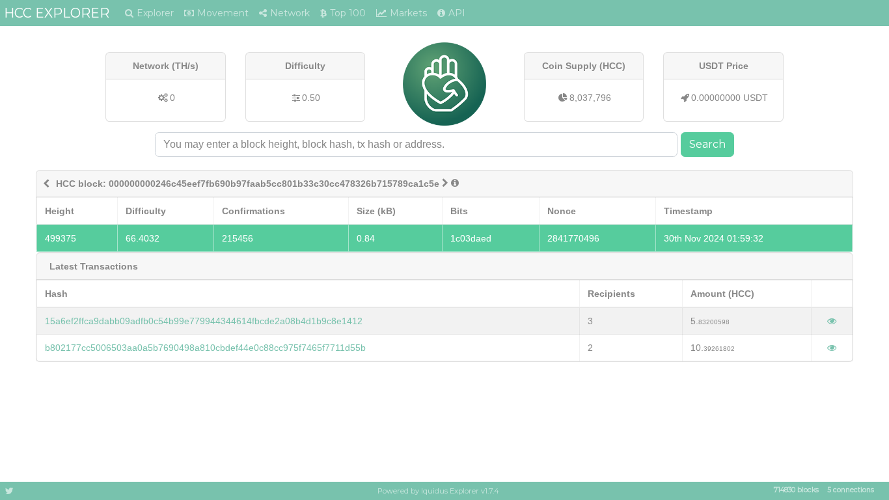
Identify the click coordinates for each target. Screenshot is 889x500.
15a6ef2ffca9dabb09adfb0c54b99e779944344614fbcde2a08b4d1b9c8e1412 (203, 321)
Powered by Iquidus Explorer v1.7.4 (438, 490)
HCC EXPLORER (56, 13)
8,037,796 (590, 97)
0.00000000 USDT (729, 97)
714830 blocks (796, 490)
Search (707, 144)
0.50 (311, 97)
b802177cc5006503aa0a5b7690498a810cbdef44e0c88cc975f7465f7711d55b (205, 347)
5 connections (850, 490)
